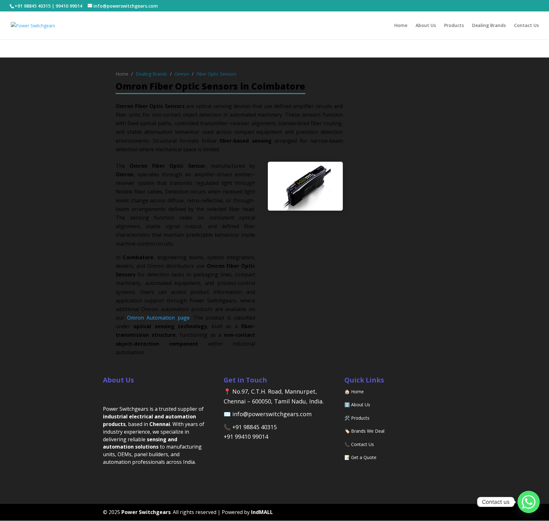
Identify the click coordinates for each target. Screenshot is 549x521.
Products (454, 25)
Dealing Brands (489, 25)
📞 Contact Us (359, 444)
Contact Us (526, 25)
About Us (426, 25)
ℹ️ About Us (357, 405)
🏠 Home (354, 392)
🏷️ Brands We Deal (364, 431)
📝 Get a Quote (360, 457)
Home (400, 25)
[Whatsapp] (529, 502)
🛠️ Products (356, 418)
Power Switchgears (146, 512)
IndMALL (262, 512)
